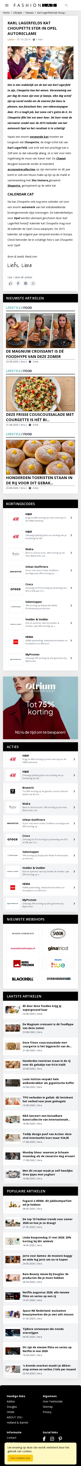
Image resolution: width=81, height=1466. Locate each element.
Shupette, (14, 185)
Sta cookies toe (20, 1458)
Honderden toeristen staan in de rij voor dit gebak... (39, 480)
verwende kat (39, 136)
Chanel (61, 158)
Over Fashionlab (53, 1401)
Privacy (47, 1412)
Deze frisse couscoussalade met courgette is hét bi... (40, 417)
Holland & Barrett (17, 1422)
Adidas (11, 1401)
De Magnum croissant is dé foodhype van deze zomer (35, 354)
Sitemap (48, 1406)
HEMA (10, 1412)
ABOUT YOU (14, 1417)
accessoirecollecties (21, 169)
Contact (11, 1437)
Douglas (12, 1406)
